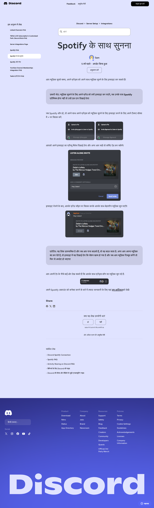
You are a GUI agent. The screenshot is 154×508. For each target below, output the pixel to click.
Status (64, 424)
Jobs (82, 420)
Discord (79, 24)
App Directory (67, 428)
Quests (101, 445)
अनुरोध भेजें (82, 4)
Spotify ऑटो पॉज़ (15, 62)
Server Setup (92, 24)
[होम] (12, 4)
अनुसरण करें (94, 70)
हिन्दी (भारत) (12, 422)
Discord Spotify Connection (59, 355)
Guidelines (121, 428)
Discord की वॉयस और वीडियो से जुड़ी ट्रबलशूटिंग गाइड (66, 373)
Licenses (120, 436)
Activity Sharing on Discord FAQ (61, 364)
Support (102, 416)
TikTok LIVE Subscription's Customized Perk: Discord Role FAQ (24, 37)
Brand (82, 424)
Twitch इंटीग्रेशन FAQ (17, 76)
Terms (119, 416)
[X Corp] (50, 306)
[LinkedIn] (54, 306)
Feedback (71, 4)
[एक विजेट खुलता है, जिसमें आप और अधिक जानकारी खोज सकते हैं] (145, 504)
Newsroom (84, 428)
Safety (101, 420)
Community (103, 436)
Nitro (63, 420)
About (82, 416)
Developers (103, 441)
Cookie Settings (124, 424)
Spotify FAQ (14, 50)
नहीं (100, 322)
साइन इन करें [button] (140, 4)
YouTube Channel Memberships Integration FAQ (21, 69)
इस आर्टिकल (117, 290)
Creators (102, 432)
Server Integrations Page (19, 44)
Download (65, 416)
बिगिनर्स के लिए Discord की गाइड (59, 369)
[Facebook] (47, 306)
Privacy (120, 420)
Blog (100, 424)
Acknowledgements (125, 432)
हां (88, 322)
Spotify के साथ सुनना (16, 56)
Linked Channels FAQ (18, 30)
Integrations (106, 24)
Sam (97, 58)
